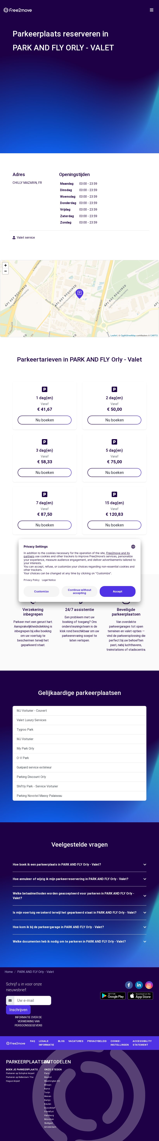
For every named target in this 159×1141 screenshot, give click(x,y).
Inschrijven (18, 1009)
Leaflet (114, 335)
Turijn (47, 1092)
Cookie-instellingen (120, 1043)
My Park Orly (25, 748)
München (49, 1119)
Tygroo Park (25, 729)
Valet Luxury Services (31, 720)
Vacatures (75, 1041)
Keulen (47, 1104)
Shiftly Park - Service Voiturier (37, 786)
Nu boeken (44, 420)
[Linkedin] (139, 985)
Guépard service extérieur (34, 767)
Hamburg (49, 1115)
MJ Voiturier (25, 739)
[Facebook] (129, 985)
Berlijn (47, 1100)
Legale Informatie (46, 1043)
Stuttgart (48, 1123)
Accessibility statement (142, 1043)
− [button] (5, 271)
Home (9, 972)
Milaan (47, 1085)
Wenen (47, 1096)
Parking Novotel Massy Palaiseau (39, 796)
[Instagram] (149, 985)
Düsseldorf (49, 1108)
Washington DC (52, 1081)
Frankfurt (49, 1111)
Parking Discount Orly (31, 777)
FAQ (32, 1041)
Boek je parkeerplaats (22, 1069)
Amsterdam (50, 1127)
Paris (46, 1073)
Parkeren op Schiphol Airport (20, 1073)
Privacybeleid (97, 1041)
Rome (47, 1089)
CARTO (154, 335)
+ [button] (5, 265)
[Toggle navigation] (151, 10)
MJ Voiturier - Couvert (32, 710)
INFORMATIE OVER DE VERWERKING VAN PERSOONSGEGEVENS (28, 1021)
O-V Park (23, 758)
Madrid (48, 1077)
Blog (61, 1041)
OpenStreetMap (128, 335)
